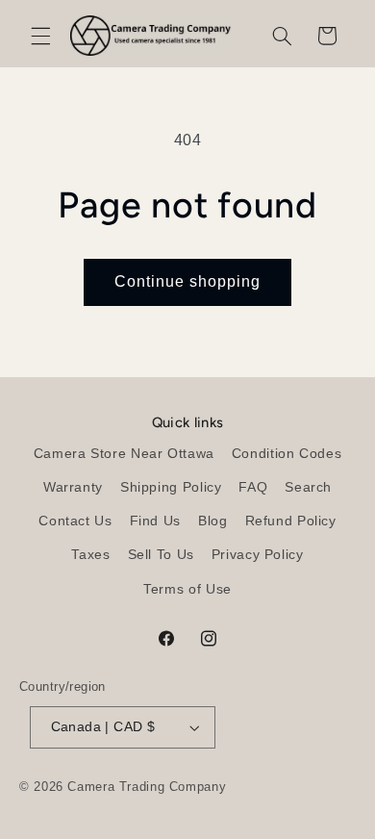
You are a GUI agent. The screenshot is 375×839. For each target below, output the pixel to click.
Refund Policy (291, 521)
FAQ (252, 487)
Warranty (73, 487)
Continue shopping (188, 281)
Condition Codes (286, 453)
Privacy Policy (258, 554)
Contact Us (75, 521)
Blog (213, 521)
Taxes (90, 554)
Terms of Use (187, 589)
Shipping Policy (170, 487)
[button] (40, 35)
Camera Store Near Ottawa (124, 453)
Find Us (155, 521)
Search (308, 487)
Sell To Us (161, 554)
